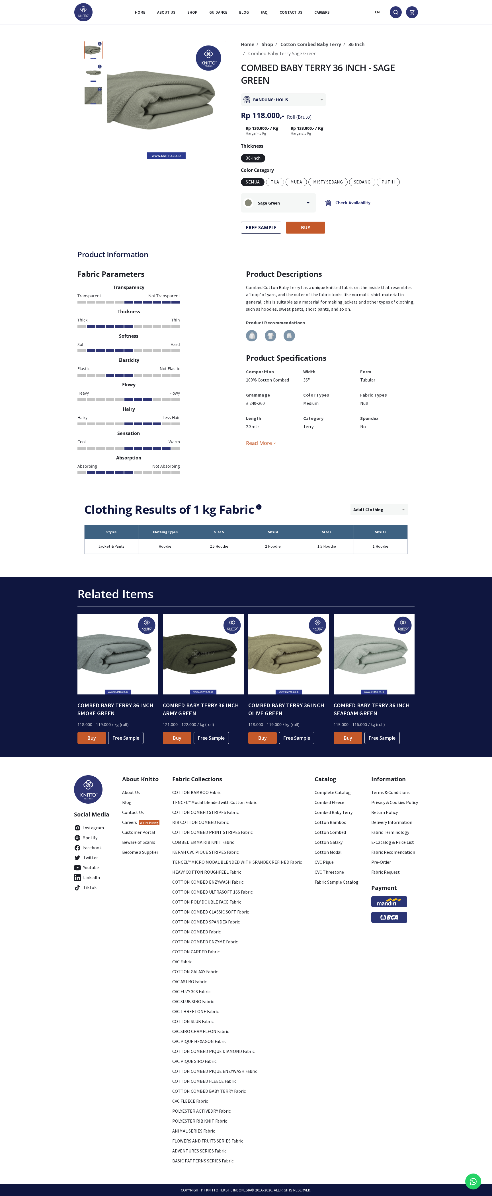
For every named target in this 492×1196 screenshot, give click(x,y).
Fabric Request (385, 872)
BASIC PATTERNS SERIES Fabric (202, 1161)
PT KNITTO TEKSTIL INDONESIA (226, 1190)
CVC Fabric (182, 961)
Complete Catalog (333, 792)
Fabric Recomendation (393, 852)
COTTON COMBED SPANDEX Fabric (206, 922)
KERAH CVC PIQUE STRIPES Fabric (205, 852)
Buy (91, 738)
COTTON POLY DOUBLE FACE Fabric (206, 902)
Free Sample (125, 738)
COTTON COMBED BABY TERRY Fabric (209, 1091)
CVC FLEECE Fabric (190, 1101)
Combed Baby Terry (333, 812)
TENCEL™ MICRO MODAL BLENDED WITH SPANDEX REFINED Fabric (237, 862)
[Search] (396, 12)
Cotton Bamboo (331, 822)
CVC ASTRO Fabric (189, 981)
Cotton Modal (328, 852)
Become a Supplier (140, 852)
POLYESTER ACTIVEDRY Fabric (201, 1111)
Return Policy (384, 812)
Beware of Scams (138, 842)
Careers (322, 12)
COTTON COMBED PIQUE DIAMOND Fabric (213, 1051)
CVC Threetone (329, 872)
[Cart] (412, 12)
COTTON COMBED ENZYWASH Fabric (207, 882)
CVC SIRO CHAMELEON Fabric (200, 1031)
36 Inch (356, 44)
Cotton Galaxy (329, 842)
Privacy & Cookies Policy (394, 802)
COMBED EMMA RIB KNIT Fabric (203, 842)
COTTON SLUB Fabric (193, 1021)
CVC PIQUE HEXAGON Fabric (199, 1041)
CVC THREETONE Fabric (195, 1011)
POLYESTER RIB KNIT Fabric (199, 1121)
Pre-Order (381, 862)
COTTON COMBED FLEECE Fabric (204, 1081)
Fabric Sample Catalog (336, 882)
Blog (244, 12)
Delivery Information (391, 822)
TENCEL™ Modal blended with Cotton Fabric (214, 802)
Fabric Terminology (390, 832)
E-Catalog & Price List (392, 842)
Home (140, 12)
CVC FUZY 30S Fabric (191, 991)
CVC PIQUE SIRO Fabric (194, 1061)
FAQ (264, 12)
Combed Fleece (329, 802)
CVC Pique (324, 862)
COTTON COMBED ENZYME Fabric (205, 942)
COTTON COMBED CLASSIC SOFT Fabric (210, 912)
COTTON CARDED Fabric (196, 951)
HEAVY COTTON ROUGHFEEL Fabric (206, 872)
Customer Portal (138, 832)
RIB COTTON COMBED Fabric (200, 822)
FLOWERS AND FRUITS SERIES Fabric (207, 1141)
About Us (166, 12)
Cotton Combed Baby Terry (310, 44)
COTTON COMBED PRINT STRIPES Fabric (212, 832)
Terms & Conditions (390, 792)
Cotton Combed (330, 832)
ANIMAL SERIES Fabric (193, 1131)
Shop (192, 12)
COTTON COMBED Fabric (196, 932)
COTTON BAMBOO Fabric (196, 792)
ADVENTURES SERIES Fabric (199, 1151)
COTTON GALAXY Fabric (195, 971)
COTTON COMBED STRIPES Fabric (205, 812)
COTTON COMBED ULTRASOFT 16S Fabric (212, 892)
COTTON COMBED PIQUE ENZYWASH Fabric (214, 1071)
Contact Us (133, 812)
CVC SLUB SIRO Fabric (193, 1001)
